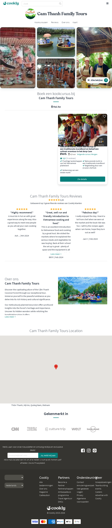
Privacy (80, 495)
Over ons (43, 488)
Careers (98, 492)
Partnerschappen (65, 488)
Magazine (43, 492)
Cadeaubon (44, 495)
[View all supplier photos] (17, 57)
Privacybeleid (39, 463)
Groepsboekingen (103, 482)
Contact (80, 482)
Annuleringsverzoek (85, 485)
